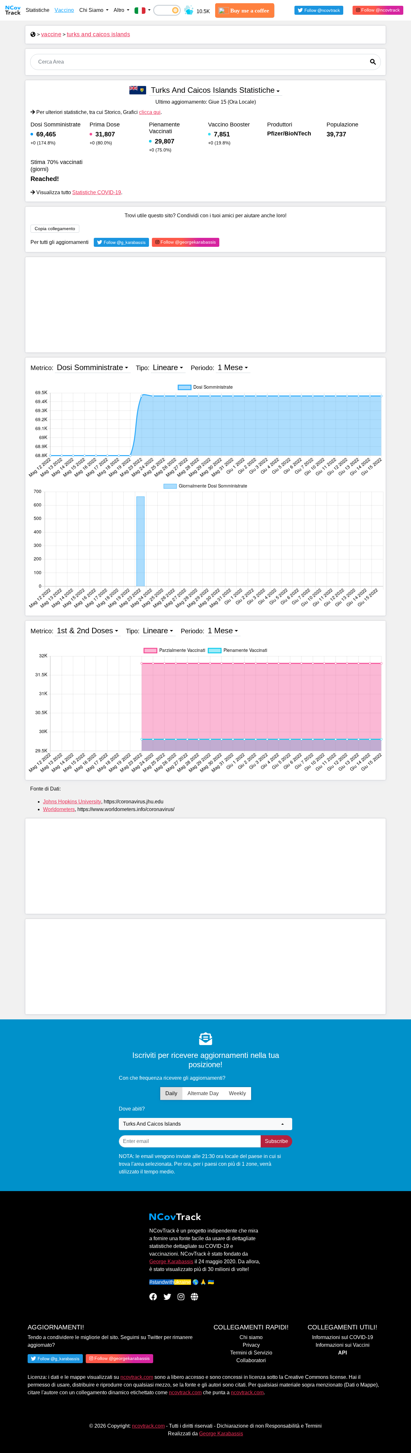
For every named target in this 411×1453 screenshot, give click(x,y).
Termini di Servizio (251, 1352)
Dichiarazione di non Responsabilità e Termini (269, 1426)
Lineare (165, 367)
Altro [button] (120, 10)
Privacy (251, 1345)
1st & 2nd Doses (85, 630)
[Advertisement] (205, 304)
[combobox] (205, 1124)
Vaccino (64, 10)
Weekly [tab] (237, 1093)
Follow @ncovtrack (380, 10)
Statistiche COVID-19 (96, 192)
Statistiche (37, 10)
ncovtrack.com (136, 1377)
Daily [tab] (171, 1093)
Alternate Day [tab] (203, 1093)
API (342, 1352)
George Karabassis (171, 1261)
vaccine (51, 34)
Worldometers (59, 809)
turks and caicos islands (98, 34)
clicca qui (150, 112)
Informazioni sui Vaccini (343, 1345)
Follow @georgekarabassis (187, 242)
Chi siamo (251, 1337)
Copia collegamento (55, 228)
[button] (142, 10)
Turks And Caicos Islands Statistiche (213, 90)
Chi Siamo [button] (92, 10)
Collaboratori (251, 1360)
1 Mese (230, 367)
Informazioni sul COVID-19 (342, 1337)
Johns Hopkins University (72, 801)
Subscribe (276, 1141)
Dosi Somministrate (90, 367)
